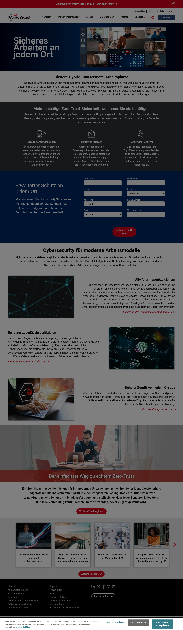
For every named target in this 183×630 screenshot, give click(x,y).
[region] (91, 623)
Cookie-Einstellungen (116, 622)
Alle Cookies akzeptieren (162, 624)
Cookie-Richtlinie (23, 627)
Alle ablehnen (138, 622)
